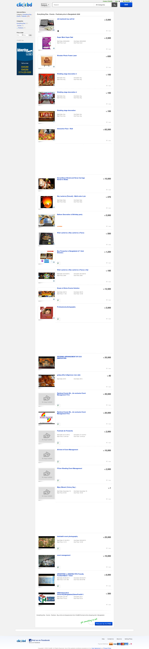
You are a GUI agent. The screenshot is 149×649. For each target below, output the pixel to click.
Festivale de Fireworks (65, 431)
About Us (119, 639)
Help (103, 639)
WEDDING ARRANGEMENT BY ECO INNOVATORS (69, 357)
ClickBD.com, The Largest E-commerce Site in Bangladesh (24, 5)
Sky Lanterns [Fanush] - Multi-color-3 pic (71, 196)
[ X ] (28, 16)
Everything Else (21, 23)
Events (19, 25)
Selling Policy (128, 639)
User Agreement (96, 648)
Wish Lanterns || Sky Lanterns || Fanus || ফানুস (72, 270)
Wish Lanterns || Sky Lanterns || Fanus (70, 233)
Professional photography (66, 307)
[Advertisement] (75, 160)
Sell (126, 4)
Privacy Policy (107, 648)
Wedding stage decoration (66, 110)
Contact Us (111, 639)
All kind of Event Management (67, 450)
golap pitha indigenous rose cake (68, 375)
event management (63, 555)
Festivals (20, 28)
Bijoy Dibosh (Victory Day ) (66, 487)
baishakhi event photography (67, 536)
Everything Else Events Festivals (24, 15)
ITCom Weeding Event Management (69, 468)
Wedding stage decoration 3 (67, 74)
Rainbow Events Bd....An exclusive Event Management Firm (71, 394)
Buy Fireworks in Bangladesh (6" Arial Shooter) (70, 252)
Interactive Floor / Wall (65, 129)
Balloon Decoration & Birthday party (69, 214)
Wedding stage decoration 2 (67, 92)
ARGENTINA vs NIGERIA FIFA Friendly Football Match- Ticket (70, 575)
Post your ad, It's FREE (103, 624)
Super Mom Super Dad (65, 37)
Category (44, 4)
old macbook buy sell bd (65, 19)
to (22, 35)
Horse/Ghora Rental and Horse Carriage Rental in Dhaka (71, 178)
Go (30, 35)
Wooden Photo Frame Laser (67, 55)
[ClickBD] (21, 641)
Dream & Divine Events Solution (68, 288)
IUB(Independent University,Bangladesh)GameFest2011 (70, 593)
